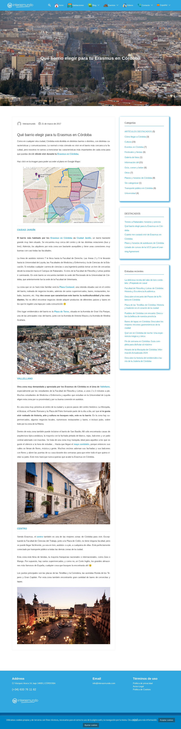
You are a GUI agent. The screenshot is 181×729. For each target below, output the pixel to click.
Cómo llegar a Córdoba (135, 136)
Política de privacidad (143, 683)
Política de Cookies (142, 689)
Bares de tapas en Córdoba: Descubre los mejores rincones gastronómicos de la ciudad (144, 324)
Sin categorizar (131, 183)
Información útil (132, 162)
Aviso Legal (138, 686)
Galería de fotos (132, 157)
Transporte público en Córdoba (139, 188)
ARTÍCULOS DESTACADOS (138, 131)
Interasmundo (29, 124)
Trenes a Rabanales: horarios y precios (143, 222)
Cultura (128, 142)
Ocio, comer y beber (134, 167)
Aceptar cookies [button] (166, 720)
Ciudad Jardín (84, 238)
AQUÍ (135, 720)
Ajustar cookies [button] (91, 725)
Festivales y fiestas (133, 152)
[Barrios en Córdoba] (63, 195)
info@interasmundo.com (104, 683)
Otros (127, 172)
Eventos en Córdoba (134, 147)
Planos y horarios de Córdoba (138, 178)
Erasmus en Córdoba (67, 154)
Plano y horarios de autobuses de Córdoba (144, 243)
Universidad (130, 193)
